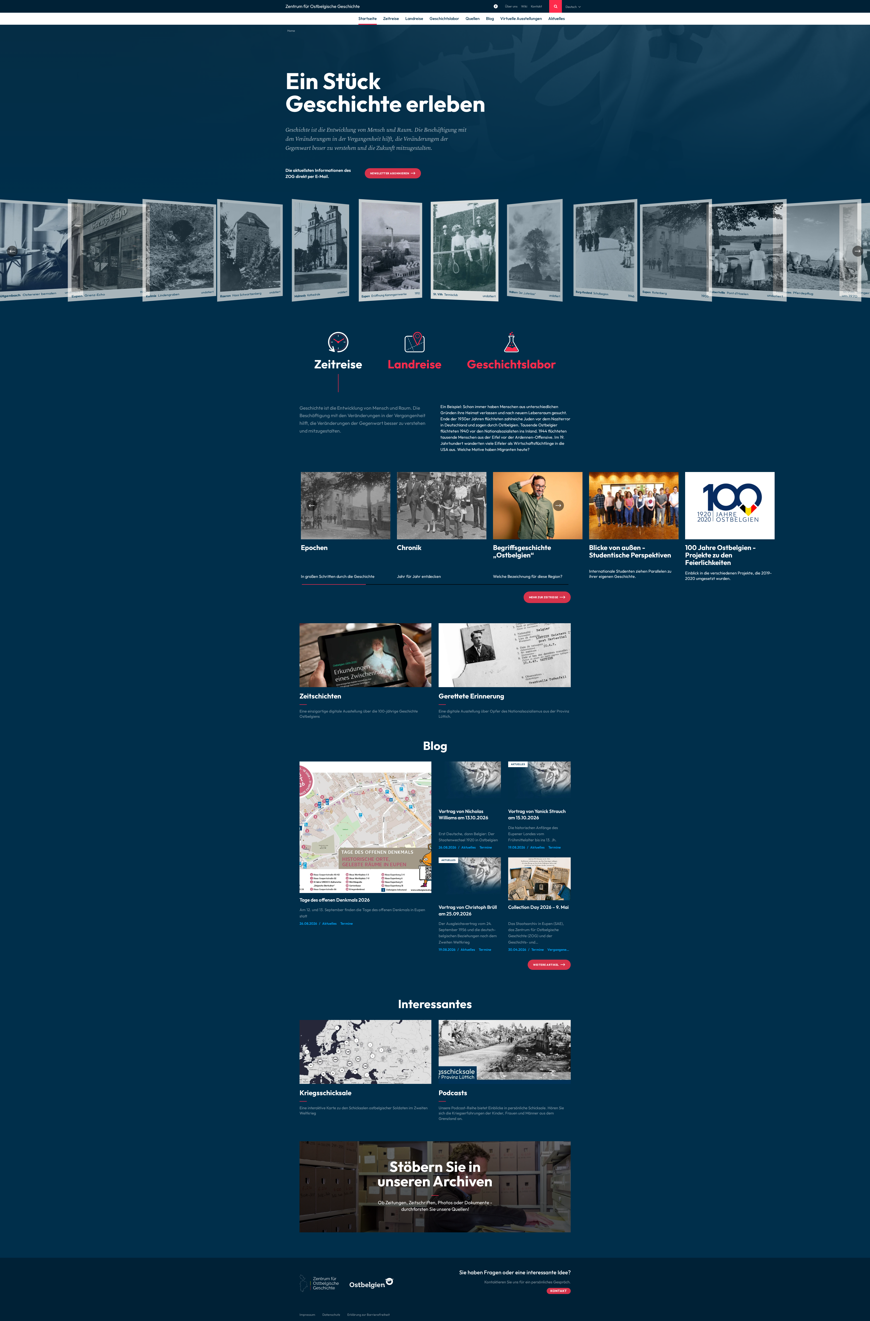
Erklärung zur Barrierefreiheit (368, 1315)
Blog (490, 18)
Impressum (307, 1315)
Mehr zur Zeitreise (543, 597)
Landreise (414, 18)
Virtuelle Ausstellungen (521, 18)
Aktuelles (556, 18)
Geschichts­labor (444, 18)
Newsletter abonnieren (389, 173)
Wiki (524, 6)
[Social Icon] (496, 6)
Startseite (367, 18)
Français (572, 18)
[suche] (555, 6)
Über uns (511, 6)
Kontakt (536, 6)
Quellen (473, 18)
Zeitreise (391, 18)
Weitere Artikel (546, 964)
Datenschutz (331, 1315)
